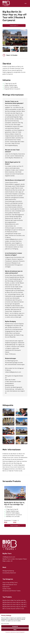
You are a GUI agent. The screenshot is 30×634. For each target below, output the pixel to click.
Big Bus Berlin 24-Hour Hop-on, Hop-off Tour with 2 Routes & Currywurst (15, 604)
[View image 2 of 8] (15, 49)
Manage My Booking (8, 570)
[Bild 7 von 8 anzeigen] (8, 440)
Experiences (6, 586)
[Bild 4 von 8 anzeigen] (22, 422)
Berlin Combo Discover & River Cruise (13, 608)
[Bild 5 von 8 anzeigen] (8, 431)
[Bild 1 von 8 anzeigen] (8, 412)
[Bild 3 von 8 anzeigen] (8, 422)
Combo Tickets (7, 588)
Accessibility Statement (9, 573)
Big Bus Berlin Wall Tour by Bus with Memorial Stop (15, 600)
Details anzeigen (14, 525)
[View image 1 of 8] (6, 49)
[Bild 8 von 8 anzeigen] (22, 440)
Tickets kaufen (13, 25)
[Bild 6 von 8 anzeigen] (22, 431)
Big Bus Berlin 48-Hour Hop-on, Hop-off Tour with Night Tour (15, 606)
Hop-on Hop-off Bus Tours (10, 582)
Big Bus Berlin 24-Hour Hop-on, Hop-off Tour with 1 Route (15, 602)
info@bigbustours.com (9, 557)
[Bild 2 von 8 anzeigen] (22, 412)
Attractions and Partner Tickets (11, 590)
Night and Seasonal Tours (10, 584)
